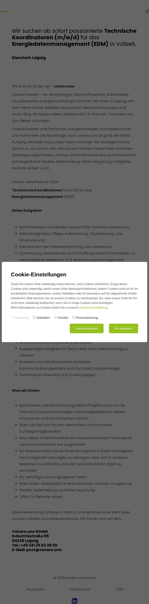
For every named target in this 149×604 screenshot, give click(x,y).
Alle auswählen (123, 328)
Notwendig (22, 317)
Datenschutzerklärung (93, 307)
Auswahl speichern (86, 328)
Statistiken (43, 317)
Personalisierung (87, 317)
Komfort (63, 317)
